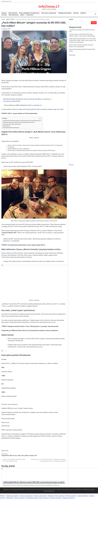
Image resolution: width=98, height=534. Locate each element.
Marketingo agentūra (12, 496)
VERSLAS (4, 13)
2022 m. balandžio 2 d (35, 105)
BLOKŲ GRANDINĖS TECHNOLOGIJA (29, 13)
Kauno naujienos (44, 498)
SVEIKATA (83, 13)
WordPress (51, 491)
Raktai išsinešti (6, 126)
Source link (4, 450)
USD (35, 455)
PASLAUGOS (29, 15)
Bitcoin (7, 455)
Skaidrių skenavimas (40, 496)
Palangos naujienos (69, 498)
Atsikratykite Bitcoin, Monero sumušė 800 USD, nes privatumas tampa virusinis (34, 482)
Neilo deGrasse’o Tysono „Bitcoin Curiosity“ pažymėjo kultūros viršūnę (19, 122)
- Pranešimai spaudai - (32, 498)
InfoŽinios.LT (49, 6)
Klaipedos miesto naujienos (56, 496)
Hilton (11, 455)
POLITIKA (4, 15)
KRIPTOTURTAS (12, 13)
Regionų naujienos (56, 498)
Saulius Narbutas (83, 496)
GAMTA (22, 15)
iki (13, 455)
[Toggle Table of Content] (39, 118)
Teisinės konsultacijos (26, 496)
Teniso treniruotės (19, 498)
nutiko (19, 455)
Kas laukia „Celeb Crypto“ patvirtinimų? (12, 124)
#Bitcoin (40, 99)
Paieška (71, 19)
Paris (22, 455)
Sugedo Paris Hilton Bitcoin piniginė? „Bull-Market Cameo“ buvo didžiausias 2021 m (22, 120)
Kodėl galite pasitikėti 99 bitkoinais (11, 127)
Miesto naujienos (71, 496)
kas (16, 455)
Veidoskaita (9, 498)
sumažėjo (31, 455)
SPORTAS (76, 13)
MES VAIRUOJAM (13, 15)
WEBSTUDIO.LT (6, 489)
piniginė (26, 455)
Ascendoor (91, 489)
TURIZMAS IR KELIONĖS (64, 13)
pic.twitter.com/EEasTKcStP (11, 101)
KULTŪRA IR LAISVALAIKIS (48, 13)
